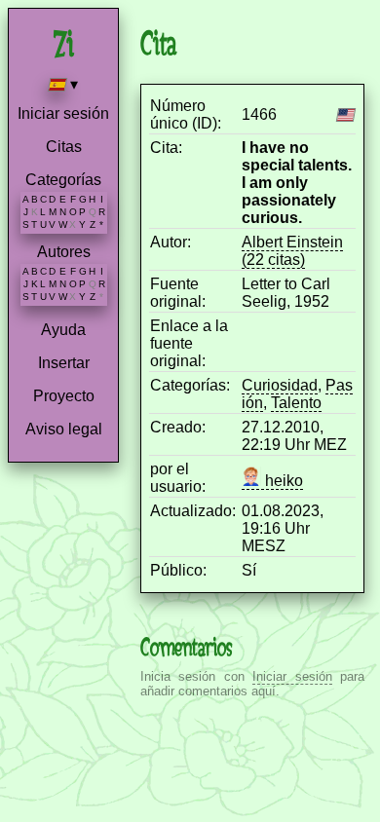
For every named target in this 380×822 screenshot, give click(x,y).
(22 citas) (273, 259)
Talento (296, 402)
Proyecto (64, 396)
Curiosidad (280, 385)
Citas (64, 146)
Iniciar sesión (63, 113)
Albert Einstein (292, 242)
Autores (64, 251)
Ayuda (63, 329)
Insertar (64, 363)
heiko (282, 480)
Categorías (63, 179)
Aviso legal (63, 429)
